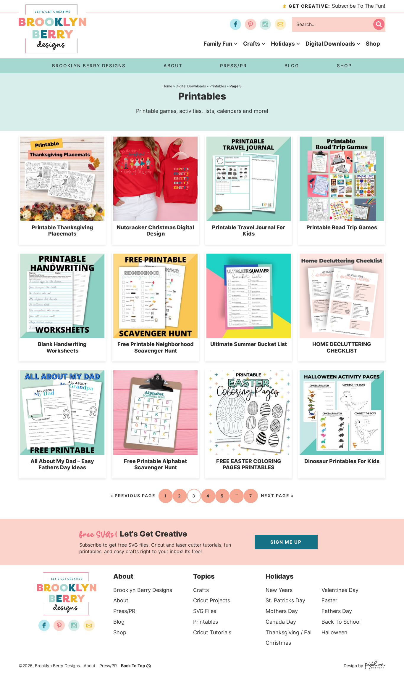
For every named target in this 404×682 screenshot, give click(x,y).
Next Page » (277, 495)
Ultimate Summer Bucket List (248, 344)
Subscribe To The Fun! (337, 6)
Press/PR (124, 611)
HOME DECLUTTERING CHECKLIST (341, 347)
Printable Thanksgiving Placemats (62, 230)
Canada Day (281, 622)
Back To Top (133, 665)
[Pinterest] (250, 24)
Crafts (251, 43)
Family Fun (217, 43)
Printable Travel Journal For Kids (248, 230)
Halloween (334, 632)
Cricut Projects (211, 600)
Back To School (341, 622)
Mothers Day (282, 611)
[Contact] (280, 24)
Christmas (278, 643)
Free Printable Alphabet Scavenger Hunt (155, 464)
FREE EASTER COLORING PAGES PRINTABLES (248, 464)
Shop (373, 43)
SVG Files (204, 611)
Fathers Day (336, 611)
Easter (329, 600)
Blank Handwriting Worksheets (62, 347)
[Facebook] (235, 24)
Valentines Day (339, 590)
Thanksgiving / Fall (289, 632)
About (120, 600)
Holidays (283, 43)
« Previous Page (133, 495)
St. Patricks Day (285, 600)
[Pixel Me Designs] (374, 666)
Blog (119, 622)
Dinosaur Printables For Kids (341, 461)
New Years (279, 590)
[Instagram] (265, 24)
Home (167, 86)
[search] (378, 24)
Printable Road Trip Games (341, 227)
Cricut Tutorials (212, 632)
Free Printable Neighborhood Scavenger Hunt (155, 347)
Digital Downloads (330, 43)
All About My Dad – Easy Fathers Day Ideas (62, 464)
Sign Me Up (286, 542)
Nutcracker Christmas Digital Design (155, 230)
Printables (217, 86)
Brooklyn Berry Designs (142, 590)
